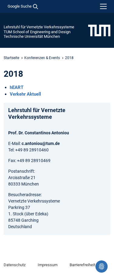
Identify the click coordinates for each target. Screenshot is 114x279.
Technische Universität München (32, 36)
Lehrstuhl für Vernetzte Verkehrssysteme (39, 27)
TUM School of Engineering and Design (37, 32)
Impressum (47, 265)
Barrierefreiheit (82, 265)
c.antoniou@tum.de (41, 143)
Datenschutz (15, 265)
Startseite (11, 58)
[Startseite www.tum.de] (99, 30)
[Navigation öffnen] (103, 6)
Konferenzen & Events (42, 58)
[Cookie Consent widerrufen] (101, 266)
